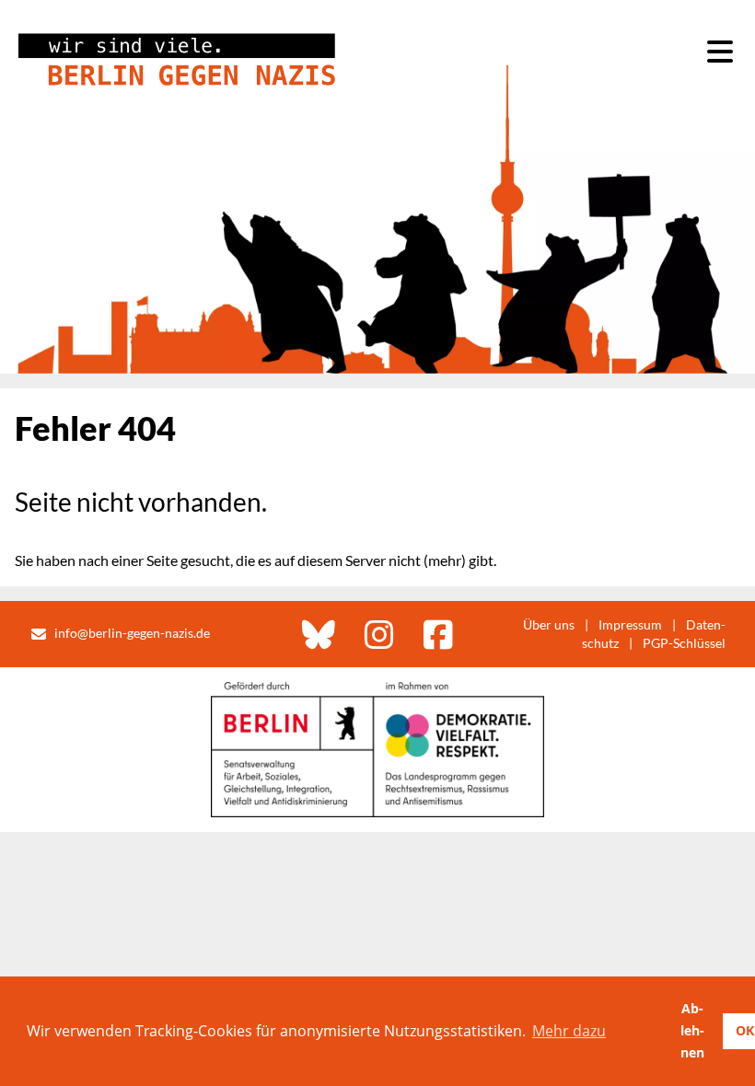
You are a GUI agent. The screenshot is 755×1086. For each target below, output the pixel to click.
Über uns (549, 624)
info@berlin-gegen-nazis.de (132, 633)
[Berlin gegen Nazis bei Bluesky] (318, 634)
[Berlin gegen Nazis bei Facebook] (438, 634)
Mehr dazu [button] (569, 1031)
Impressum (630, 624)
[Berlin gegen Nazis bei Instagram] (379, 634)
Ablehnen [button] (692, 1030)
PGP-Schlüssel (684, 643)
